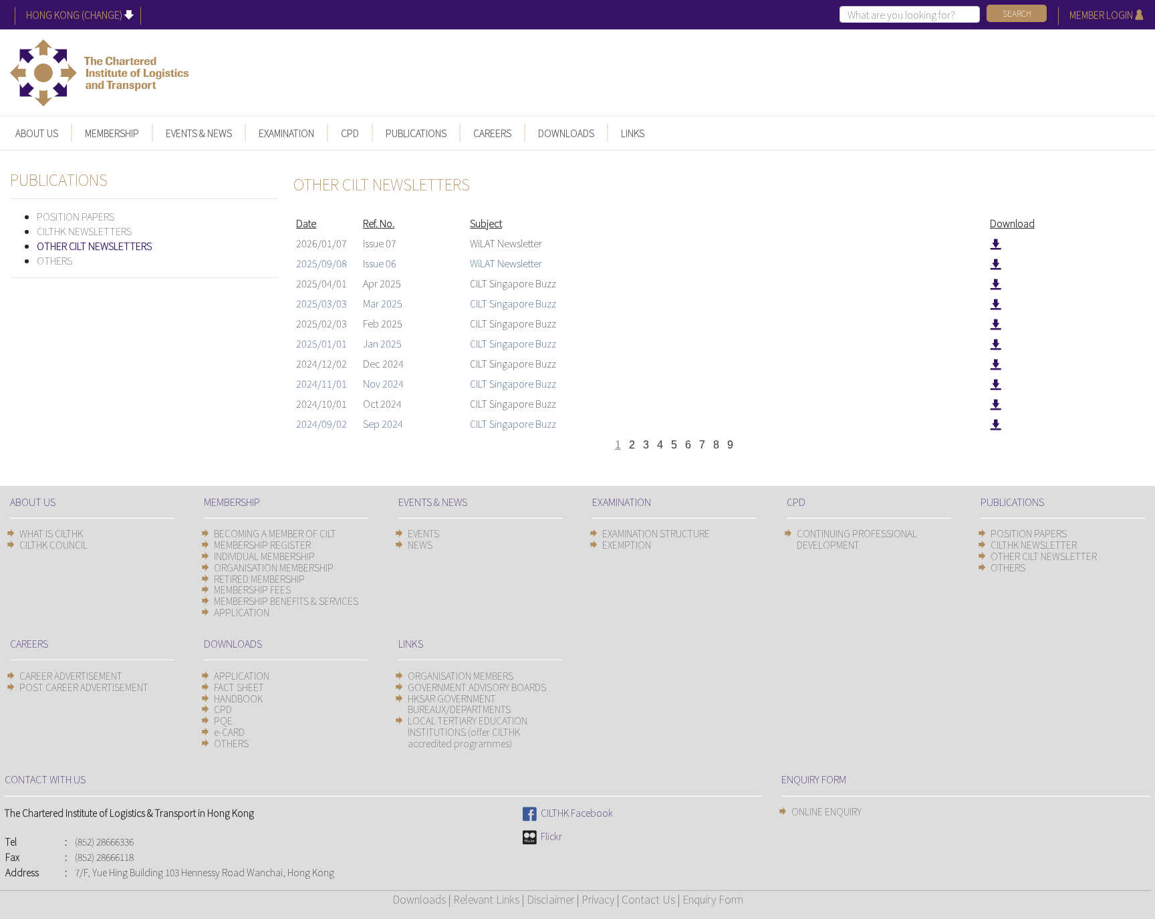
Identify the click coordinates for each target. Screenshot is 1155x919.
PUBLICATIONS (416, 133)
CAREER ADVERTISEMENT (70, 675)
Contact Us (648, 899)
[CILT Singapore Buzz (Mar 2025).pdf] (995, 303)
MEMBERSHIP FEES (252, 589)
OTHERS (54, 260)
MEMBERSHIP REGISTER (262, 544)
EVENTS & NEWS (199, 133)
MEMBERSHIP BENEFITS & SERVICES (286, 601)
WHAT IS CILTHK (51, 533)
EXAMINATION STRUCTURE (656, 533)
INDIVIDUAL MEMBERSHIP (264, 556)
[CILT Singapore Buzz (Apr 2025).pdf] (995, 283)
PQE (223, 720)
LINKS (632, 133)
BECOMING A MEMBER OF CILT (275, 533)
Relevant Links (486, 899)
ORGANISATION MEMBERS (460, 675)
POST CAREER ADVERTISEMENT (83, 687)
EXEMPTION (626, 544)
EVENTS (423, 533)
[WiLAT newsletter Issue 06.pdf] (995, 263)
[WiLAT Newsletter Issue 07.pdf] (995, 243)
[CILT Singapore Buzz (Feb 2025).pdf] (995, 323)
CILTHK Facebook (575, 812)
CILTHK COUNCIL (53, 544)
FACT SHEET (239, 687)
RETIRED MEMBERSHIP (259, 578)
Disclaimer (550, 899)
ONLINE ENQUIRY (826, 811)
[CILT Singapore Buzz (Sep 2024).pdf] (995, 423)
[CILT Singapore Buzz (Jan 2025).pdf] (995, 343)
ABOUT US (36, 133)
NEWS (420, 544)
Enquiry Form (712, 899)
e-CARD (229, 732)
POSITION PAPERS (75, 216)
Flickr (549, 836)
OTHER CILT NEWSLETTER (1044, 556)
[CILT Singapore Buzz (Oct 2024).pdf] (995, 403)
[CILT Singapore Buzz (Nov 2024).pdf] (995, 383)
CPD (350, 133)
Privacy (598, 899)
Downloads (419, 899)
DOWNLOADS (566, 133)
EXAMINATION (286, 133)
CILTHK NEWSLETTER (1034, 544)
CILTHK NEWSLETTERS (84, 231)
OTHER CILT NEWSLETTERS (94, 246)
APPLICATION (241, 612)
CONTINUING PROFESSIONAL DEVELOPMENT (857, 539)
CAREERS (492, 133)
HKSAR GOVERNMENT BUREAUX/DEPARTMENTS (459, 704)
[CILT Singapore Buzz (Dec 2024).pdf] (995, 363)
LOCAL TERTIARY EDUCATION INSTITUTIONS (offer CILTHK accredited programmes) (467, 732)
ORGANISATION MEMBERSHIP (274, 567)
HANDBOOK (238, 698)
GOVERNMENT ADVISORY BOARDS (477, 687)
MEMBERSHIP (112, 133)
